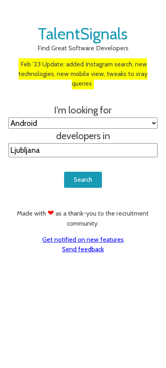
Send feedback (83, 249)
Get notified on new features (83, 239)
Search (83, 179)
